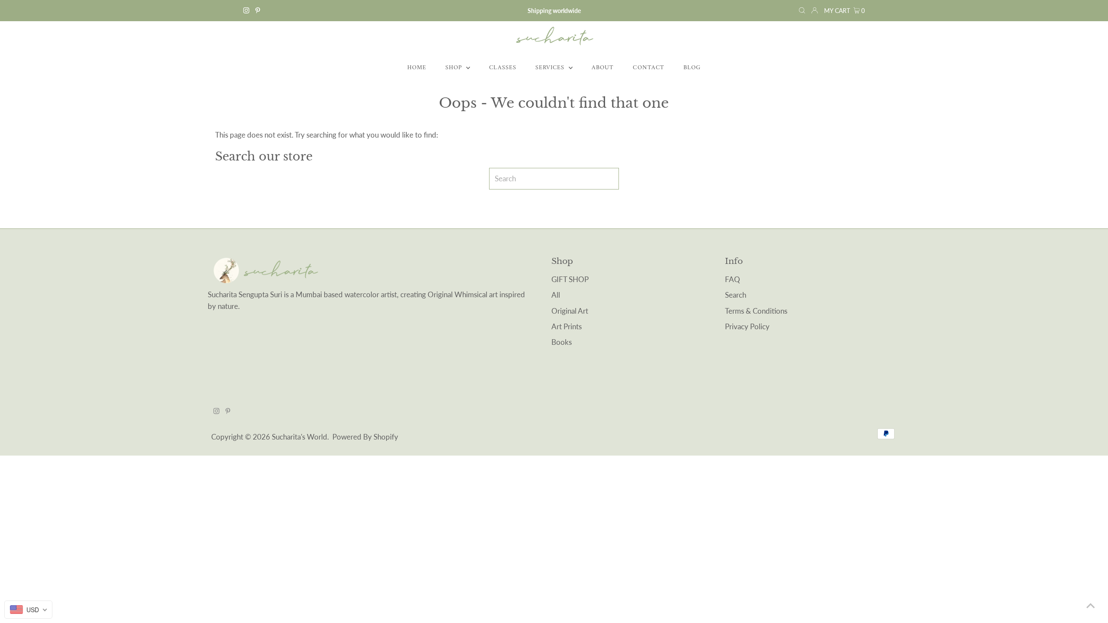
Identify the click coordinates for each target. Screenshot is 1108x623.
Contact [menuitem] (648, 67)
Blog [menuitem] (692, 67)
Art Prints (566, 326)
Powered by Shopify (365, 436)
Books (561, 342)
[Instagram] (246, 10)
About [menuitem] (603, 67)
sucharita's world (299, 436)
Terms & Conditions (756, 310)
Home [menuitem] (416, 67)
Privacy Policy (747, 326)
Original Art (569, 310)
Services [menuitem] (551, 67)
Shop (454, 67)
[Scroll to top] (1090, 605)
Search (735, 294)
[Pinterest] (257, 10)
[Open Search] (802, 10)
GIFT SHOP (570, 279)
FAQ (732, 279)
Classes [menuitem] (502, 67)
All (555, 294)
